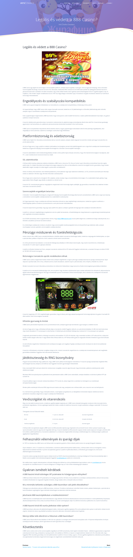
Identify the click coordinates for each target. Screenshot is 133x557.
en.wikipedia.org (61, 458)
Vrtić (27, 3)
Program (86, 3)
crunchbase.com (96, 462)
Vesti (94, 3)
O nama (109, 3)
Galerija (100, 3)
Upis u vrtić (76, 3)
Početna (67, 3)
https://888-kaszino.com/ (64, 218)
